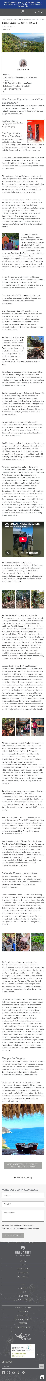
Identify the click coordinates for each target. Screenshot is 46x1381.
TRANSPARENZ (23, 1273)
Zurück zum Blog (24, 1177)
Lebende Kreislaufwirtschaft (12, 125)
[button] (3, 12)
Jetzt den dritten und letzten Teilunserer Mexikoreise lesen (23, 1165)
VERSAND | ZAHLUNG (23, 1307)
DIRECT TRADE (23, 1269)
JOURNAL (23, 1261)
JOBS (23, 1284)
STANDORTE (22, 1288)
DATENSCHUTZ (23, 1315)
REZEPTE (23, 1265)
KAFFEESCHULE (23, 1277)
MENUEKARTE (23, 1296)
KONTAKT (23, 1292)
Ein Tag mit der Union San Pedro (13, 123)
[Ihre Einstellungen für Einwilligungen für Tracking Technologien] (42, 1377)
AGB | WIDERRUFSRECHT (23, 1319)
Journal (10, 19)
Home (3, 19)
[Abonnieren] (41, 1366)
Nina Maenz (21, 69)
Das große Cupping (8, 127)
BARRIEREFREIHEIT (23, 1327)
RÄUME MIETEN (23, 1300)
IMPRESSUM (23, 1311)
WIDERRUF (23, 1323)
